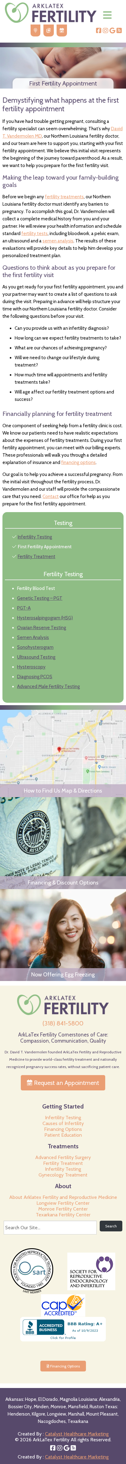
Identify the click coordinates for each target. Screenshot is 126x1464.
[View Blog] (119, 31)
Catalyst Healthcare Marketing (77, 1434)
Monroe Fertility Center (63, 1209)
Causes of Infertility (63, 1123)
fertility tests (34, 233)
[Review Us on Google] (112, 31)
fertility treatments (64, 197)
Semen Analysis (33, 637)
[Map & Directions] (35, 30)
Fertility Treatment (36, 556)
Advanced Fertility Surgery (63, 1157)
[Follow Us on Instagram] (105, 31)
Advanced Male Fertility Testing (48, 686)
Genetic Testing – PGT (39, 598)
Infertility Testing (35, 537)
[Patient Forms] (48, 30)
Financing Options (63, 1129)
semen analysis (58, 241)
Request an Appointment (65, 1082)
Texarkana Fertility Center (63, 1215)
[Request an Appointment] (62, 30)
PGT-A (24, 608)
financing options (78, 462)
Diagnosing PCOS (34, 676)
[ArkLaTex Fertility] (51, 21)
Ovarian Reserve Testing (41, 627)
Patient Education (63, 1135)
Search (111, 1226)
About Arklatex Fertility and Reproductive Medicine (63, 1197)
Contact (51, 496)
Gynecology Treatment (63, 1175)
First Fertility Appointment (45, 546)
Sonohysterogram (35, 647)
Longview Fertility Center (63, 1203)
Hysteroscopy (31, 667)
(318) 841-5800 (63, 1023)
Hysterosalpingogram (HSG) (45, 618)
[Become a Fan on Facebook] (99, 31)
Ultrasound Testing (36, 657)
